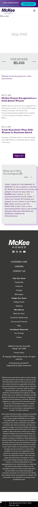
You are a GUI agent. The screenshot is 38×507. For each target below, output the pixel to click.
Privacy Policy (19, 353)
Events (19, 337)
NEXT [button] (26, 177)
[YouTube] (24, 252)
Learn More (28, 4)
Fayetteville (19, 282)
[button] (15, 177)
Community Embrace (19, 322)
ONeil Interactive (24, 365)
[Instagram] (17, 252)
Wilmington (19, 294)
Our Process (19, 333)
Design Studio (19, 302)
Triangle (19, 290)
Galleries (19, 306)
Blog (19, 326)
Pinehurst (19, 286)
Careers (19, 266)
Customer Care (19, 262)
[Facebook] (13, 252)
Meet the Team (19, 313)
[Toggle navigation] (34, 11)
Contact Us (19, 271)
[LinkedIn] (20, 252)
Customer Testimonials (19, 318)
